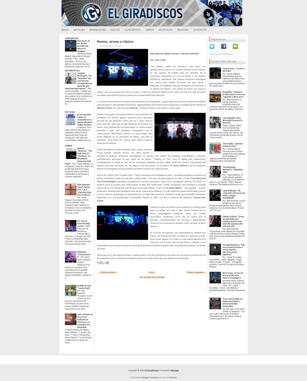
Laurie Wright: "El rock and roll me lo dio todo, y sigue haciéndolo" (234, 194)
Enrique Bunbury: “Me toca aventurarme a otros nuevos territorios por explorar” (233, 250)
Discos (115, 29)
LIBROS (68, 146)
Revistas (183, 29)
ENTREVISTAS (72, 70)
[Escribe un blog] (101, 262)
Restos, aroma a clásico (115, 41)
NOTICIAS (70, 112)
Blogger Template (150, 378)
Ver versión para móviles (152, 277)
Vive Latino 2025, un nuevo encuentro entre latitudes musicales (233, 302)
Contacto (200, 29)
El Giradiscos (151, 370)
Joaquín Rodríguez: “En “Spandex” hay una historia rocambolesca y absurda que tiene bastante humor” (78, 81)
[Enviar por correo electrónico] (98, 262)
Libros (149, 29)
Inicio (65, 29)
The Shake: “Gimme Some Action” (233, 144)
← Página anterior (107, 272)
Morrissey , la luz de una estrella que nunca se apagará (83, 46)
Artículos (165, 29)
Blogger (175, 370)
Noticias (79, 29)
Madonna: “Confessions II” (83, 254)
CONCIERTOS (72, 38)
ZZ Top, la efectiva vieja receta (83, 223)
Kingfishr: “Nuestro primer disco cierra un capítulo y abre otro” (234, 94)
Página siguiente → (196, 272)
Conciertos (132, 29)
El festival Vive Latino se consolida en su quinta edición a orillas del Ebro (84, 120)
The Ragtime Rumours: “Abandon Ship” (233, 169)
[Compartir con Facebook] (107, 262)
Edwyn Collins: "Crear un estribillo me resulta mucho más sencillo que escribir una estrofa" (233, 221)
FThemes (173, 378)
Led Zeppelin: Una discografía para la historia (232, 120)
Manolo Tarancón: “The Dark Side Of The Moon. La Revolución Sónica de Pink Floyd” (78, 156)
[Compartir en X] (104, 262)
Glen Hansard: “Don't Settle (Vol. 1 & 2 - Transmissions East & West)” (84, 190)
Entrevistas (97, 29)
